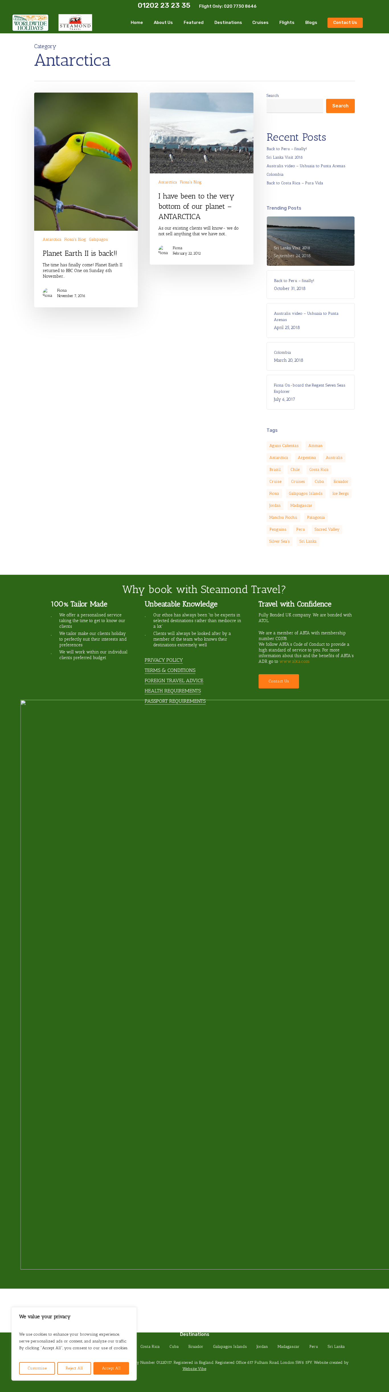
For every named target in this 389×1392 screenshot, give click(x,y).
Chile (295, 469)
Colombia (275, 174)
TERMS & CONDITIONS (170, 670)
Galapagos (98, 239)
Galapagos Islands (306, 493)
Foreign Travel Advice (174, 680)
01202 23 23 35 (164, 5)
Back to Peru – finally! (287, 148)
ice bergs (340, 493)
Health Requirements (173, 691)
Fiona (62, 290)
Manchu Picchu (283, 517)
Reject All (74, 1368)
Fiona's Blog (75, 239)
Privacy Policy (164, 660)
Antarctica (52, 239)
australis (334, 457)
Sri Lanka (308, 541)
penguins (277, 529)
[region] (74, 1344)
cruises (298, 481)
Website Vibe (194, 1368)
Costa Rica (319, 469)
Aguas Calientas (284, 445)
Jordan (275, 505)
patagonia (316, 517)
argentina (307, 457)
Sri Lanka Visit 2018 (285, 157)
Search (273, 95)
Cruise (275, 481)
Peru (300, 529)
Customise (37, 1368)
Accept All (111, 1368)
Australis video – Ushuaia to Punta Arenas (306, 165)
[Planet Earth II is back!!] (86, 200)
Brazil (275, 469)
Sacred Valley (327, 529)
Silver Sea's (279, 541)
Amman (315, 445)
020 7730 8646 (240, 6)
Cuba (319, 481)
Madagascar (301, 505)
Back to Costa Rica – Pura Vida (295, 183)
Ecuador (341, 481)
